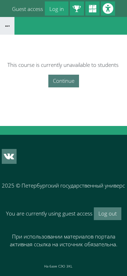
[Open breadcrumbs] (7, 26)
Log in (56, 8)
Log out (107, 213)
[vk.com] (9, 156)
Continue (63, 80)
